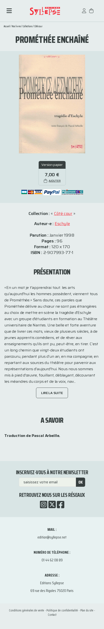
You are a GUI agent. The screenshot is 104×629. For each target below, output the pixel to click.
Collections (27, 26)
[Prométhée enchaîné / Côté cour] (52, 104)
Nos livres (16, 26)
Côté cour (38, 26)
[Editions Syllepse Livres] (45, 11)
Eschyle (62, 223)
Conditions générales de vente (26, 610)
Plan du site (86, 610)
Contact (52, 614)
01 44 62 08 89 (52, 560)
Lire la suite (52, 393)
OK (80, 482)
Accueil (7, 26)
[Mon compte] (84, 13)
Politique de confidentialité (62, 610)
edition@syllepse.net (52, 537)
